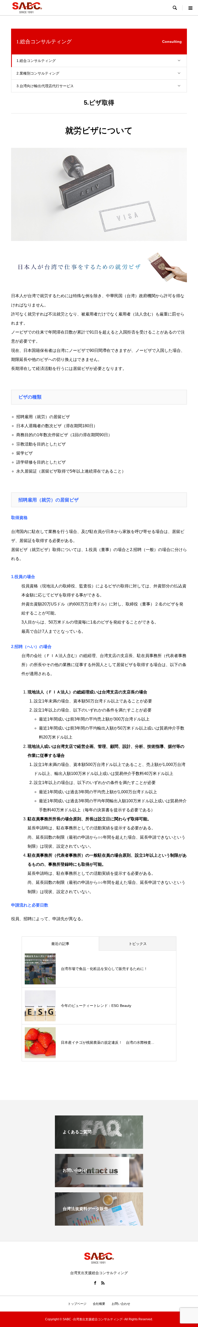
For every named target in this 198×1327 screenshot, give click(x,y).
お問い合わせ (121, 1304)
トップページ (77, 1304)
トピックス (138, 944)
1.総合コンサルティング (36, 61)
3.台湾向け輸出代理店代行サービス (45, 86)
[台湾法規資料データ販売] (99, 1223)
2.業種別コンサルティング (37, 73)
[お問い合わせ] (99, 1185)
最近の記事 (60, 944)
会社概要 (99, 1304)
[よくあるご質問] (99, 1146)
